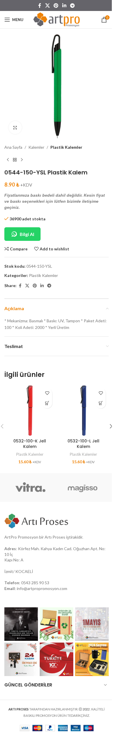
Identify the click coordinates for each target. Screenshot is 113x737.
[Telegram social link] (72, 5)
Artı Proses (55, 537)
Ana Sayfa (13, 147)
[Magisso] (83, 487)
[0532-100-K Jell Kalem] (29, 410)
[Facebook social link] (39, 5)
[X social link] (47, 5)
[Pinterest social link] (56, 5)
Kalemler (36, 147)
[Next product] (21, 159)
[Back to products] (14, 159)
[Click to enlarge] (15, 127)
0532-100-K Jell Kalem (29, 444)
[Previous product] (7, 159)
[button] (47, 403)
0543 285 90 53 (35, 582)
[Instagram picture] (21, 624)
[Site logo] (56, 19)
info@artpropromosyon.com (42, 588)
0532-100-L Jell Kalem (83, 444)
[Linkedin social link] (64, 5)
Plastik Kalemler (66, 147)
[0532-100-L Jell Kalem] (83, 410)
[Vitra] (30, 487)
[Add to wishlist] (47, 393)
